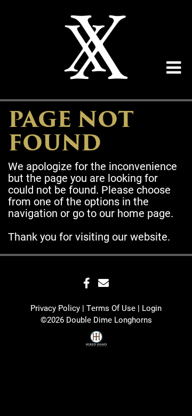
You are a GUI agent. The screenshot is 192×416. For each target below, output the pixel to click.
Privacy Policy (55, 307)
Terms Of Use (110, 307)
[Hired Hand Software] (96, 340)
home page (144, 213)
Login (152, 307)
